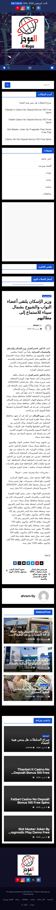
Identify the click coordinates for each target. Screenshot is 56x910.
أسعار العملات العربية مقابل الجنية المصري (32, 690)
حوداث (48, 172)
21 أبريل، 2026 (41, 748)
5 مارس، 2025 (41, 777)
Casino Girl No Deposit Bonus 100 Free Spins (28, 139)
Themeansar (28, 894)
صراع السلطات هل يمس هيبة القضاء (35, 102)
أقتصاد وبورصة (44, 165)
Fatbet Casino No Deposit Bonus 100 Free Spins (30, 800)
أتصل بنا (24, 905)
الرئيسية (50, 899)
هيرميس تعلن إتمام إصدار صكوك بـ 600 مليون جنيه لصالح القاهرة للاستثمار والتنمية (38, 574)
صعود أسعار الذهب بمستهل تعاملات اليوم (18, 570)
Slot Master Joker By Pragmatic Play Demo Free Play (29, 832)
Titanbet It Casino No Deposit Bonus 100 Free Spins (31, 772)
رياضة (48, 179)
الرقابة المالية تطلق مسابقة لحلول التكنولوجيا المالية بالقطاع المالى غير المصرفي (29, 663)
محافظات (47, 193)
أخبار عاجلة (46, 159)
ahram (36, 325)
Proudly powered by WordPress (19, 892)
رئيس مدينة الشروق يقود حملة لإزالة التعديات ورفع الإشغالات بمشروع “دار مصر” (30, 634)
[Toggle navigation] (30, 68)
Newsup (44, 892)
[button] (9, 67)
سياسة (48, 186)
